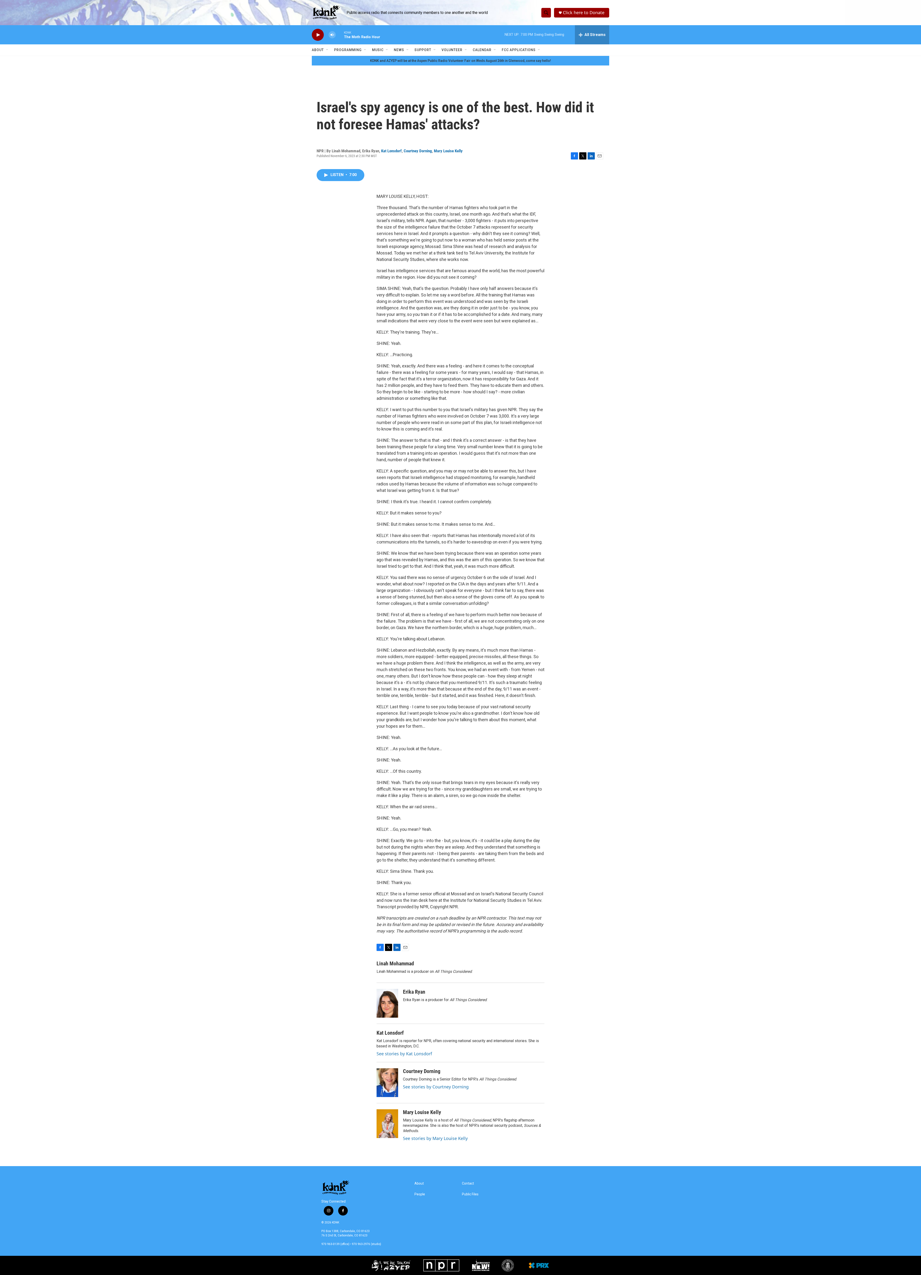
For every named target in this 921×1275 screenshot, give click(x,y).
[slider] (340, 34)
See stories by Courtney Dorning (436, 1087)
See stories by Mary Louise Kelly (435, 1138)
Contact (468, 1183)
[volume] (332, 35)
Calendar (482, 50)
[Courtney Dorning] (387, 1082)
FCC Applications (519, 50)
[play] (318, 35)
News (399, 50)
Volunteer (452, 50)
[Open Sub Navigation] (327, 50)
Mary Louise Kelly (448, 150)
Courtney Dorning (418, 150)
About (318, 50)
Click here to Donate (583, 12)
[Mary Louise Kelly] (387, 1123)
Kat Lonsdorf (391, 150)
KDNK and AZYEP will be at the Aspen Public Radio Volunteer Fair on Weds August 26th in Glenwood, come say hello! (460, 61)
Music (378, 50)
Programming (348, 50)
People (419, 1194)
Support (422, 50)
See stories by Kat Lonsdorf (404, 1054)
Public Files (470, 1194)
